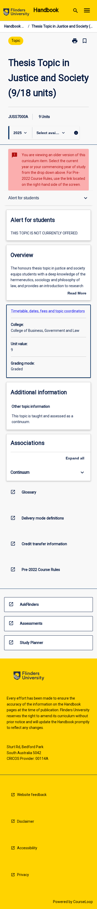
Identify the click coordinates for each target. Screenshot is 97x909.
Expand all (75, 458)
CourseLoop (83, 902)
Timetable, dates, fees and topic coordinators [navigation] (48, 311)
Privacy (23, 875)
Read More (77, 293)
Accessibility (27, 848)
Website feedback (32, 795)
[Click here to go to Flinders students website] (16, 13)
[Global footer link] (29, 676)
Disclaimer (25, 821)
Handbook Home (15, 26)
